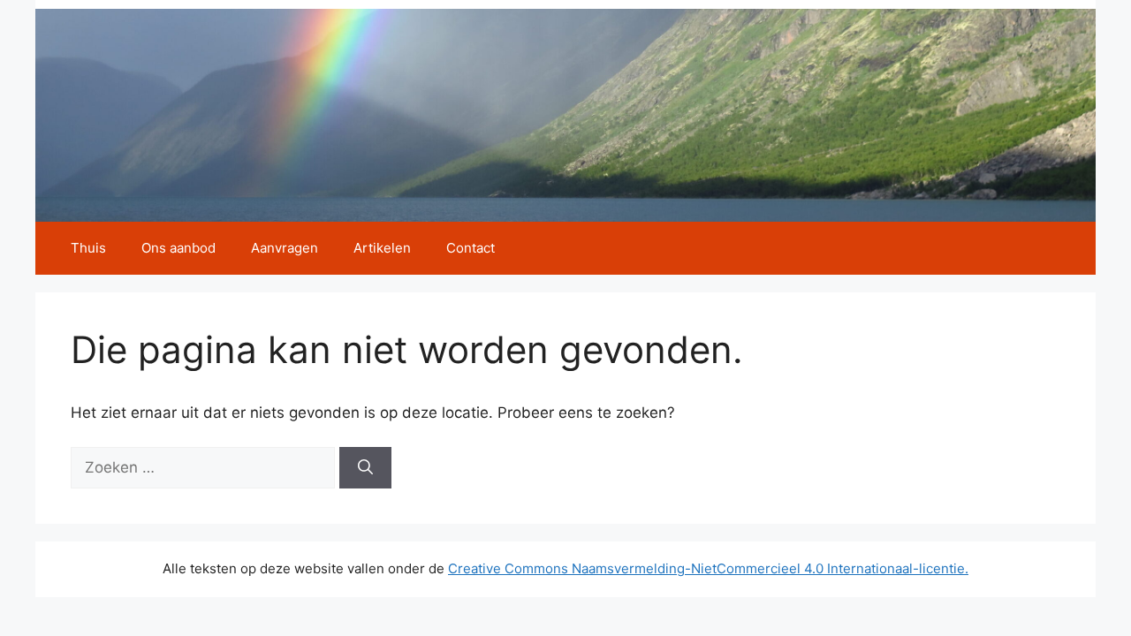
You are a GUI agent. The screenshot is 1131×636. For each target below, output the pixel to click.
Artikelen (382, 247)
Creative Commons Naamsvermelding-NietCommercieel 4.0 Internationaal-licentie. (708, 568)
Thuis (88, 247)
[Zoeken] (365, 468)
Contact (470, 247)
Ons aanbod (178, 247)
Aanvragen (284, 247)
